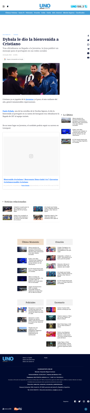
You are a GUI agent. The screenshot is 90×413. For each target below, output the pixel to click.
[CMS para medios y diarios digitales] (7, 409)
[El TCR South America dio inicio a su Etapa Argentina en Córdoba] (74, 141)
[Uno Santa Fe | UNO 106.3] (79, 6)
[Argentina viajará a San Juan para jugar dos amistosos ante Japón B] (46, 217)
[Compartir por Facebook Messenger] (88, 53)
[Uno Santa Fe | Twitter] (79, 401)
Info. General (57, 12)
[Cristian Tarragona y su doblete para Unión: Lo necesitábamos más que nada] (59, 249)
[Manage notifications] (85, 409)
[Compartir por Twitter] (88, 40)
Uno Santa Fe (6, 34)
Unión (49, 12)
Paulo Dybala (8, 111)
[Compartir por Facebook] (88, 36)
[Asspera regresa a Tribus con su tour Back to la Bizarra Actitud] (59, 317)
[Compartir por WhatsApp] (88, 44)
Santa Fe (22, 12)
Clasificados (80, 12)
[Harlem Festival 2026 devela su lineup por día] (59, 309)
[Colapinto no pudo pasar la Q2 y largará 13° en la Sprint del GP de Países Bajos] (16, 209)
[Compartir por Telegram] (88, 49)
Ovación (37, 12)
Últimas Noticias (11, 12)
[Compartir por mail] (88, 57)
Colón (43, 12)
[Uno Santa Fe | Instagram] (84, 401)
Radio (45, 357)
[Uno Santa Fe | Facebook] (75, 401)
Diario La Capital (27, 357)
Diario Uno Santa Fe (28, 361)
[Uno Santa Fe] (45, 6)
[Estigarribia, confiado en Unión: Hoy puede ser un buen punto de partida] (59, 257)
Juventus (29, 99)
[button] (4, 6)
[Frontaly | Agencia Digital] (16, 409)
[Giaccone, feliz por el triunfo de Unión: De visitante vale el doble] (59, 266)
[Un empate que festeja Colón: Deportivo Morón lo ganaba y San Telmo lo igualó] (46, 209)
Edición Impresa (69, 12)
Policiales (29, 12)
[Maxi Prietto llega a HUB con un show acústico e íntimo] (59, 326)
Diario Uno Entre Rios (29, 359)
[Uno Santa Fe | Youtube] (88, 401)
